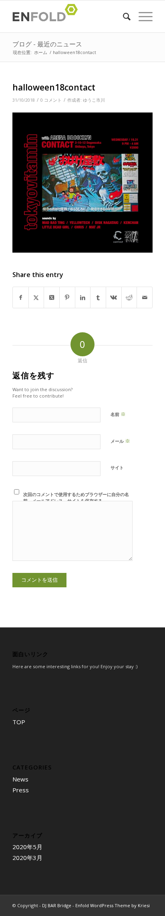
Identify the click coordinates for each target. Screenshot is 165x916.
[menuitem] (123, 16)
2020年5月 (27, 847)
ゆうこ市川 (94, 100)
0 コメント (51, 100)
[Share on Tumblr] (98, 297)
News (20, 779)
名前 (118, 414)
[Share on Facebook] (20, 297)
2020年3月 (27, 858)
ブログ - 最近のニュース (47, 44)
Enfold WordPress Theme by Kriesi (112, 905)
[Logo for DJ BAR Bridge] (68, 16)
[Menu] (142, 16)
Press (20, 790)
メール (120, 440)
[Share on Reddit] (129, 297)
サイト (117, 467)
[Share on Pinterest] (67, 297)
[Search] (123, 16)
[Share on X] (36, 297)
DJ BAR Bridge (56, 905)
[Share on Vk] (113, 297)
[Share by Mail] (144, 297)
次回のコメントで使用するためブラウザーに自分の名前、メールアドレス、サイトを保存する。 (76, 497)
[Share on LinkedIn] (83, 297)
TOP (18, 722)
